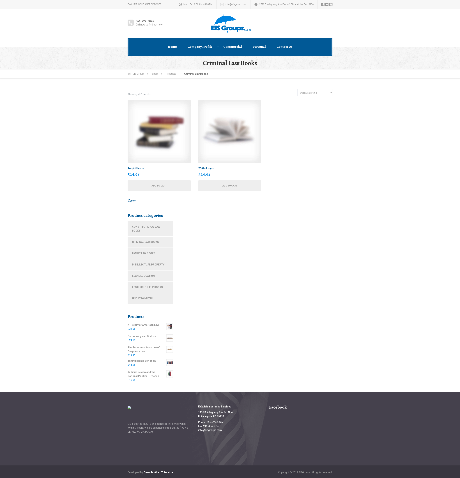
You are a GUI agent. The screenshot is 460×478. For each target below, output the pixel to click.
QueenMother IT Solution (159, 472)
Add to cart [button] (159, 185)
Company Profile (200, 46)
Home (172, 46)
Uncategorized (142, 298)
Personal (259, 46)
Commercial (232, 46)
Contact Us (284, 46)
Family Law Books (143, 253)
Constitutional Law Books (146, 228)
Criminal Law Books (145, 242)
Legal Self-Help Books (147, 287)
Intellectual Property (148, 264)
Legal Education (143, 275)
